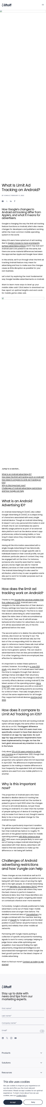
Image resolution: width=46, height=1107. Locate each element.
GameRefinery (32, 914)
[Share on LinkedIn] (11, 201)
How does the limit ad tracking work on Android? (23, 477)
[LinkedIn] (3, 1038)
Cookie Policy (21, 1095)
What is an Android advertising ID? (17, 474)
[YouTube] (16, 1038)
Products (6, 1052)
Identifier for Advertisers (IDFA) (23, 886)
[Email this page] (3, 201)
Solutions (6, 1062)
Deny (33, 1102)
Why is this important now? (14, 485)
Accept (13, 1102)
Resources (7, 1072)
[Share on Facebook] (14, 201)
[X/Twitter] (7, 1038)
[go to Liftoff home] (6, 5)
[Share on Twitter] (6, 201)
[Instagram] (11, 1038)
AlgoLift (13, 920)
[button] (43, 4)
